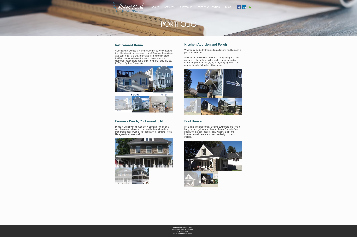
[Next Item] (168, 81)
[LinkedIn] (244, 7)
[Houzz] (250, 7)
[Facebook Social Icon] (239, 7)
